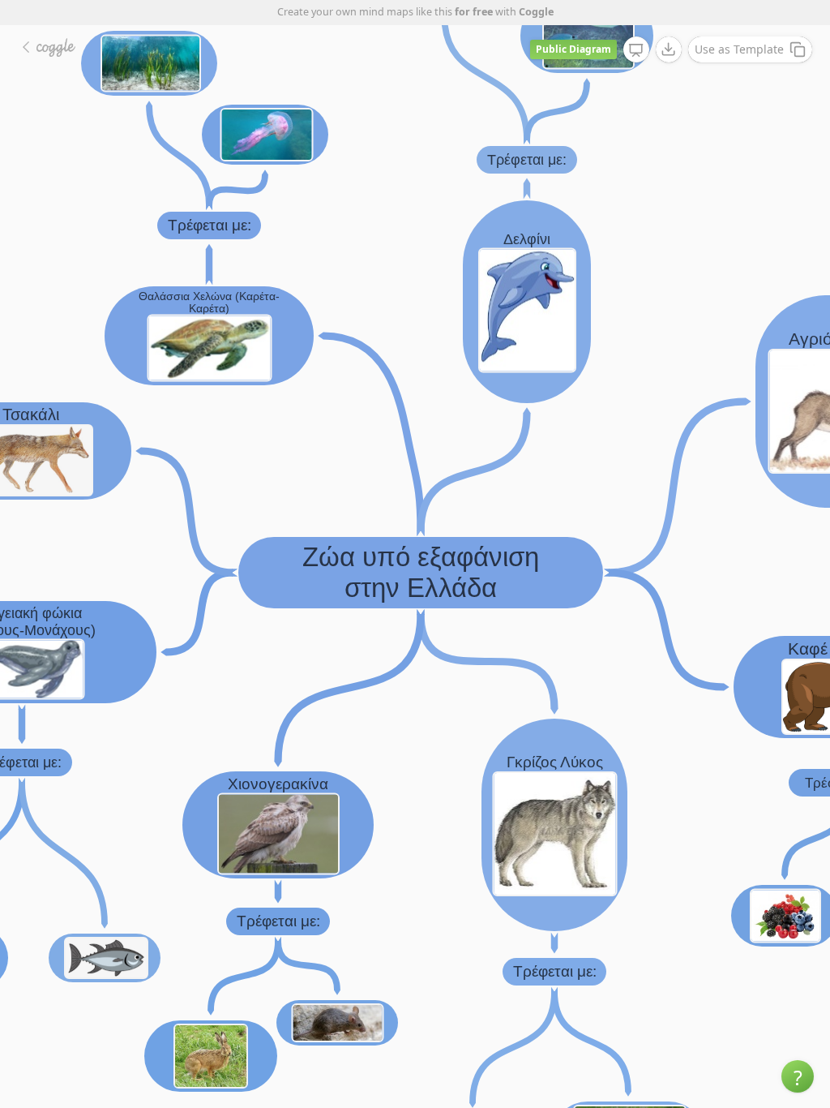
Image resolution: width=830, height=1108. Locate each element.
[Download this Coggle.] (669, 49)
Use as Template (739, 49)
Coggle (536, 12)
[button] (797, 1076)
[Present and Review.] (636, 50)
